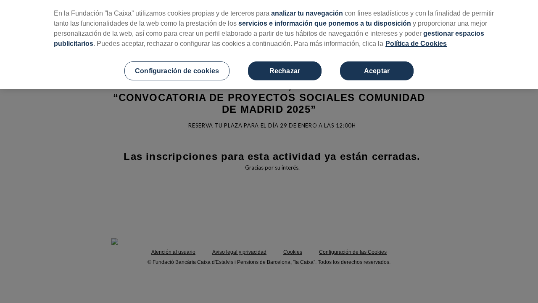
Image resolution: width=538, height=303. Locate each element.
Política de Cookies (416, 43)
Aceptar (377, 70)
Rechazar (284, 70)
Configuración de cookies (177, 70)
